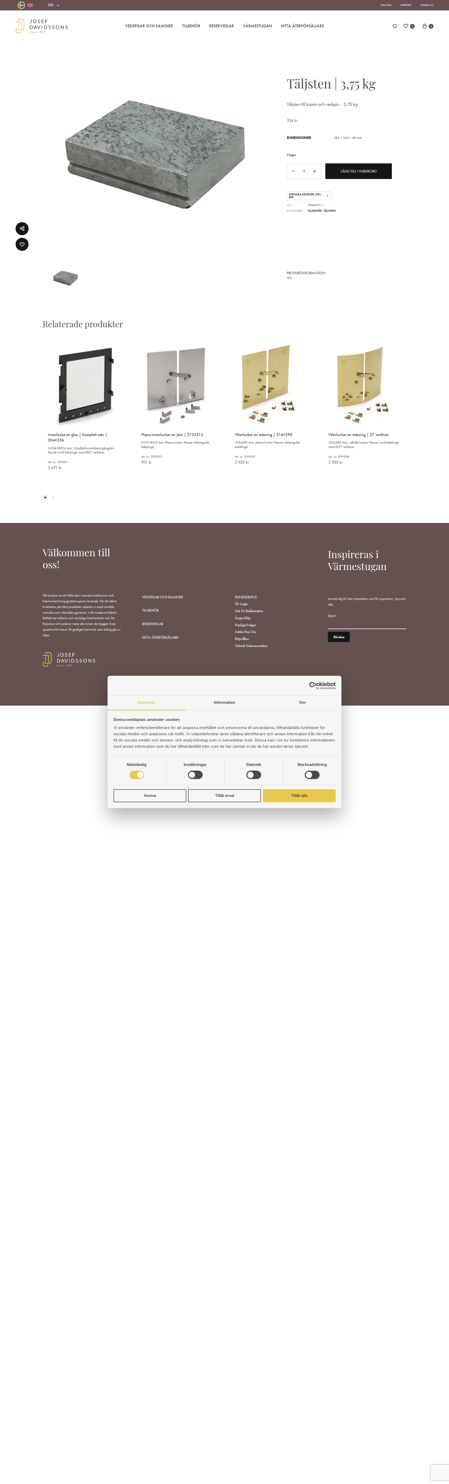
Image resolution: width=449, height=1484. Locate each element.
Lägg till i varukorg (359, 171)
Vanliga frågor (245, 625)
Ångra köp (242, 618)
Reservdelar (221, 26)
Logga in (426, 5)
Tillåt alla (299, 795)
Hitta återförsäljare (160, 637)
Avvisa (150, 795)
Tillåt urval (224, 795)
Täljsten (329, 211)
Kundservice (246, 597)
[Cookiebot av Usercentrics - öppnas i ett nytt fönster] (313, 685)
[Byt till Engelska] (30, 5)
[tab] (306, 276)
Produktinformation (306, 273)
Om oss (386, 5)
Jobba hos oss (245, 631)
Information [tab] (224, 702)
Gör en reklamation (249, 611)
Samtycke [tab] (147, 702)
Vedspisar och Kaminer (149, 26)
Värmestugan (257, 26)
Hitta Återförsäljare (302, 26)
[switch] (195, 775)
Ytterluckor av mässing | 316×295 (263, 434)
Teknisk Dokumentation (251, 645)
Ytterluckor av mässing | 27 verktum (358, 434)
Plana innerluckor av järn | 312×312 (172, 434)
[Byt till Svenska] (21, 5)
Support (406, 5)
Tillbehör (191, 26)
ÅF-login (241, 604)
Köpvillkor (242, 638)
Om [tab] (302, 702)
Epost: (332, 615)
